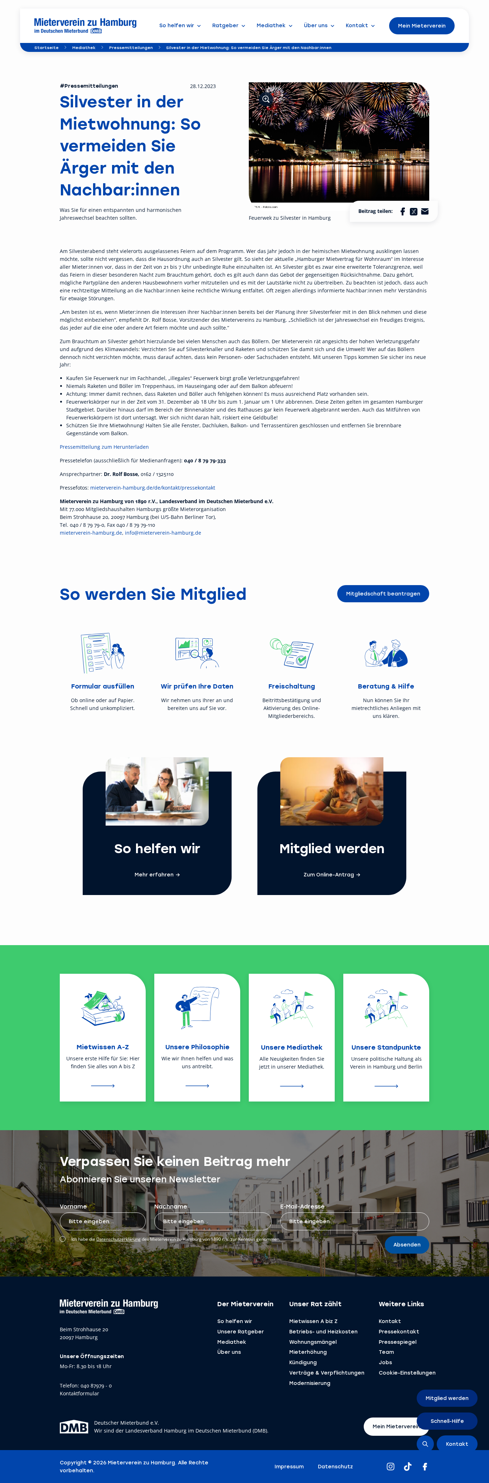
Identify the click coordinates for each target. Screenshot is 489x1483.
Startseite (46, 47)
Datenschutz (335, 1466)
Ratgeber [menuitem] (225, 25)
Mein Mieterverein (422, 25)
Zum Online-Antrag (329, 874)
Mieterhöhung (308, 1351)
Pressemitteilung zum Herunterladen (104, 446)
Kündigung (303, 1362)
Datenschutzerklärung (118, 1239)
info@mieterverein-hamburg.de (163, 532)
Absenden (407, 1244)
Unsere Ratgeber (240, 1331)
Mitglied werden (447, 1398)
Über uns (229, 1351)
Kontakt (390, 1321)
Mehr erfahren (154, 874)
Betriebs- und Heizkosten (323, 1331)
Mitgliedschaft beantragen (383, 593)
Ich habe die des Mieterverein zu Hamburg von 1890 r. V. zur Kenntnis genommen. (175, 1239)
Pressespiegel (397, 1341)
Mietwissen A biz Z (313, 1321)
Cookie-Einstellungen (407, 1372)
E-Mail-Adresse (302, 1206)
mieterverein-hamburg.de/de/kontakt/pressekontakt (152, 487)
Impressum (289, 1466)
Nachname (170, 1206)
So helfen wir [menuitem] (176, 25)
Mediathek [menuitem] (271, 25)
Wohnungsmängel (313, 1341)
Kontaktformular (79, 1394)
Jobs (385, 1362)
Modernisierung (309, 1383)
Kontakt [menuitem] (357, 25)
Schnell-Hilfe (447, 1421)
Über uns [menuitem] (316, 25)
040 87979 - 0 (96, 1386)
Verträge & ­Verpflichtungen (326, 1372)
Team (386, 1351)
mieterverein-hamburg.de (91, 532)
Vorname (73, 1206)
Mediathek (84, 47)
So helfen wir (234, 1321)
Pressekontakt (399, 1331)
